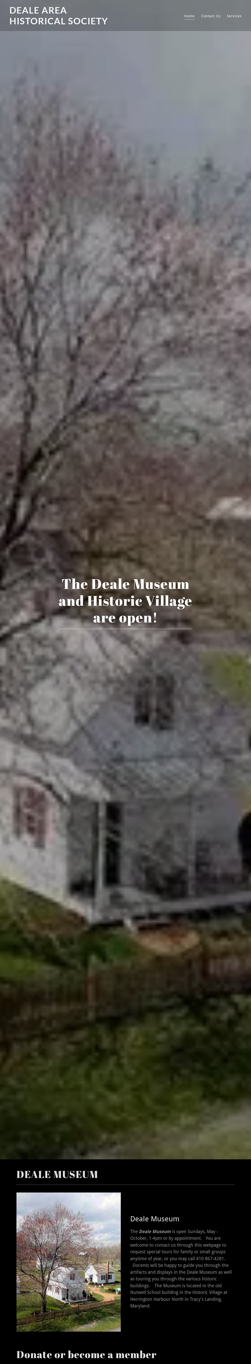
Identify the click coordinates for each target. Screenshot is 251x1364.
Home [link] (189, 16)
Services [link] (234, 16)
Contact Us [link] (211, 16)
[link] (65, 23)
